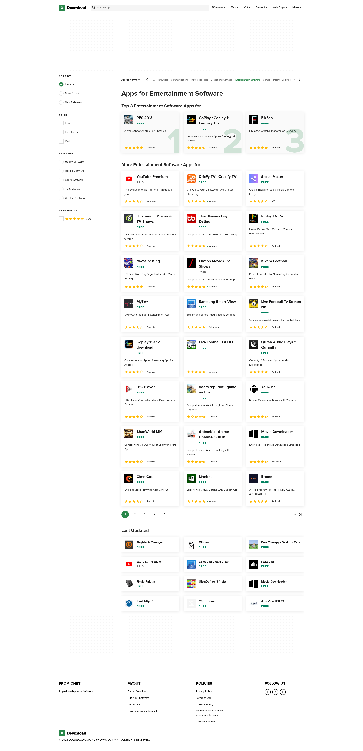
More (295, 7)
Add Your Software (138, 698)
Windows (217, 7)
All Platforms (129, 79)
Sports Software (74, 180)
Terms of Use (204, 698)
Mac (233, 7)
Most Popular (72, 93)
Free (68, 123)
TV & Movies (72, 189)
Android (260, 7)
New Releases (73, 102)
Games (266, 79)
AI (154, 79)
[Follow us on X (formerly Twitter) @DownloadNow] (275, 692)
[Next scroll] (299, 79)
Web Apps (279, 7)
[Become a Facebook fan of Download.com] (268, 692)
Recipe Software (74, 170)
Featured (70, 84)
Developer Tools (199, 79)
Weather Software (75, 198)
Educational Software (221, 79)
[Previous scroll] (147, 79)
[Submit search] (94, 8)
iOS (246, 7)
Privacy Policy (204, 691)
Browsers (163, 79)
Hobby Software (74, 161)
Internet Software (282, 79)
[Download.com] (72, 8)
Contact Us (134, 704)
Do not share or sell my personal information (209, 713)
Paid (67, 141)
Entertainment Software (247, 79)
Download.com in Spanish (143, 711)
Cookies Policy (204, 704)
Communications (179, 79)
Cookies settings (206, 721)
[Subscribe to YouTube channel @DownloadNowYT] (283, 692)
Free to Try (71, 132)
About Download (137, 691)
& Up (88, 218)
